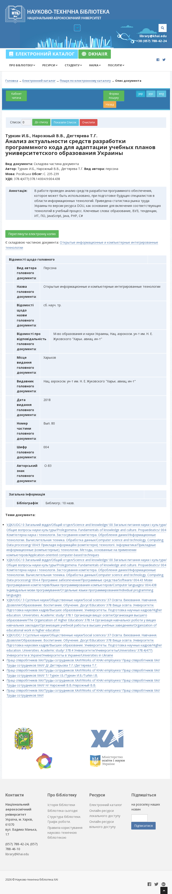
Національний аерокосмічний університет (18, 809)
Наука (94, 65)
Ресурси (49, 65)
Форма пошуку (114, 96)
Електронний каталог (44, 54)
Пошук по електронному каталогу (85, 81)
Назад (110, 104)
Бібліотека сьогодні (62, 810)
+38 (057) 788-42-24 (151, 41)
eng (161, 94)
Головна (11, 81)
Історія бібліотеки (61, 805)
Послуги (115, 65)
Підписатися (143, 825)
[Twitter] (164, 60)
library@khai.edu (153, 36)
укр (140, 94)
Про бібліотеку (21, 65)
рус (151, 94)
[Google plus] (163, 884)
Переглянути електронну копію (32, 234)
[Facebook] (158, 60)
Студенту (72, 65)
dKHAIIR (97, 54)
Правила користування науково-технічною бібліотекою (64, 832)
